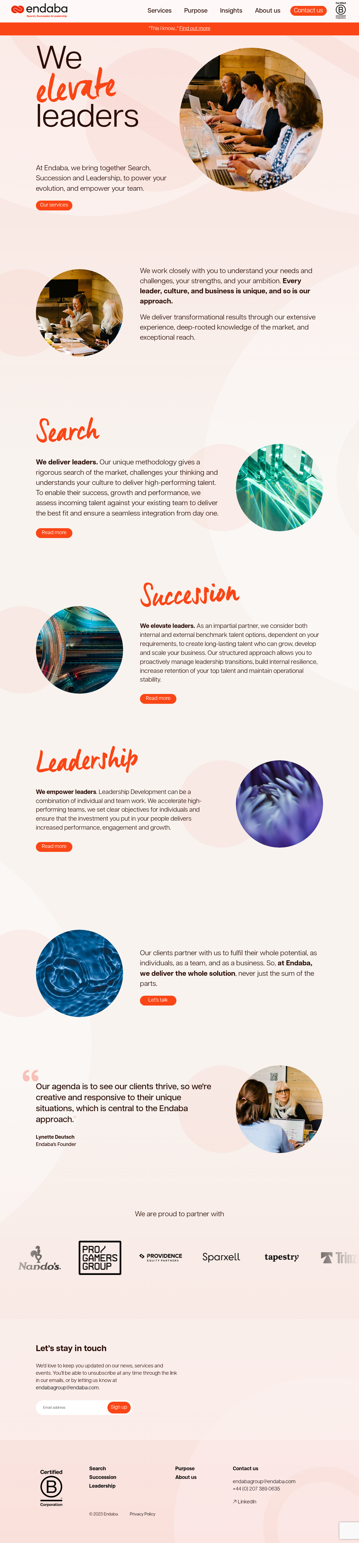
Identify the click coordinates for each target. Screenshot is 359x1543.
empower (105, 86)
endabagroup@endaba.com (67, 1388)
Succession (102, 1477)
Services (160, 11)
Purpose (196, 11)
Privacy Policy (142, 1514)
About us (267, 11)
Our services (54, 205)
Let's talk (158, 1000)
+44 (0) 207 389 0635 (256, 1489)
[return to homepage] (39, 11)
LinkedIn (246, 1502)
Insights (231, 11)
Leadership (102, 1486)
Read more (54, 532)
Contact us (308, 11)
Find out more (195, 28)
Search (97, 1469)
